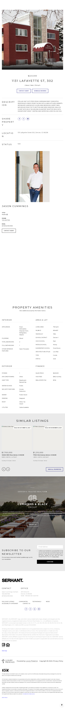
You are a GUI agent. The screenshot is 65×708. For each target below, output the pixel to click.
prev (4, 469)
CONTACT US (26, 603)
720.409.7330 (6, 220)
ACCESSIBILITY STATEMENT (10, 603)
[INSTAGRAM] (30, 609)
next (8, 469)
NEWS (48, 601)
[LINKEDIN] (34, 609)
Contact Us (32, 524)
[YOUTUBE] (39, 609)
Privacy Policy (55, 556)
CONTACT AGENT (9, 230)
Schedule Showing (40, 91)
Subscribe (50, 561)
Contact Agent (24, 91)
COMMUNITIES (23, 601)
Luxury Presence (32, 661)
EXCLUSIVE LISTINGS (8, 601)
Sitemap (4, 650)
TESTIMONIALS (36, 601)
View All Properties (54, 469)
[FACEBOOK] (26, 609)
